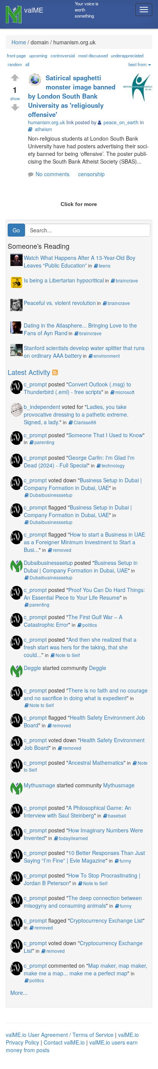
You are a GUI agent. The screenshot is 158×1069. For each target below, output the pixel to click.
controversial (63, 55)
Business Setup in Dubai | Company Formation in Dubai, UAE (83, 484)
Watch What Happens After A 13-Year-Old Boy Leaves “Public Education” (79, 261)
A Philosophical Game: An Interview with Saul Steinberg (77, 811)
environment (107, 355)
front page (16, 55)
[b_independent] (16, 408)
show (15, 98)
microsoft (124, 392)
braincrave (127, 280)
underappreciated (127, 55)
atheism (43, 129)
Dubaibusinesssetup (51, 495)
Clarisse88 (85, 422)
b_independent (42, 406)
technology (113, 465)
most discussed (93, 55)
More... (19, 992)
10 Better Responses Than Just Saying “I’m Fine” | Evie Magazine (84, 856)
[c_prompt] (16, 386)
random (15, 64)
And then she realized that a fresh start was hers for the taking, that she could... (80, 647)
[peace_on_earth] (37, 80)
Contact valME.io (64, 1042)
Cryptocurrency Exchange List (106, 920)
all (27, 64)
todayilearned (73, 838)
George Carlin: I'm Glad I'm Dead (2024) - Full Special (79, 461)
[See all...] (56, 372)
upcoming (38, 55)
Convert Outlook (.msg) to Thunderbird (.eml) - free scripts (77, 388)
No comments (52, 174)
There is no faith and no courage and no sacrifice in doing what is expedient (86, 694)
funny (125, 860)
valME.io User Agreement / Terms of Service (60, 1034)
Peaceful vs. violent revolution (60, 303)
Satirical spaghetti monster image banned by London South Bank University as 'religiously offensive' (71, 96)
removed (62, 550)
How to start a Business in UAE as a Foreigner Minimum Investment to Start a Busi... (84, 541)
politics (89, 624)
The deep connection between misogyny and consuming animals (83, 901)
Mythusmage (39, 785)
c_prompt (35, 384)
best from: (137, 64)
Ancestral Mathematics (95, 762)
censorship (91, 174)
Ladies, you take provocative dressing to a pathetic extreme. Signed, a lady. (76, 414)
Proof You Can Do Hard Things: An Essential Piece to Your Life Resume (84, 593)
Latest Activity (29, 372)
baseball (117, 815)
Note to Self (68, 655)
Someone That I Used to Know (105, 435)
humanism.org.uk (46, 122)
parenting (44, 442)
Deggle (32, 668)
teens (104, 265)
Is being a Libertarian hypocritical (64, 280)
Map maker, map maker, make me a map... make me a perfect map (85, 969)
